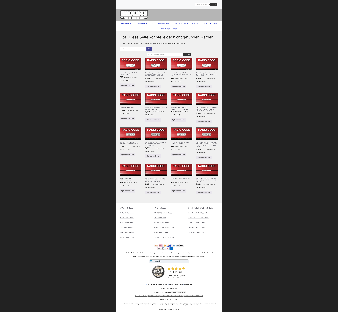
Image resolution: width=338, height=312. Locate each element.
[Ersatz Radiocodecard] (175, 285)
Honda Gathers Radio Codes (164, 227)
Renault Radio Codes (161, 223)
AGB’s (152, 23)
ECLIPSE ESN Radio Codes (163, 213)
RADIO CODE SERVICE (141, 296)
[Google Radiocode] (187, 285)
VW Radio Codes (160, 208)
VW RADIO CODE (164, 296)
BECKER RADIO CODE (153, 296)
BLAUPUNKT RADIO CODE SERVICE (193, 296)
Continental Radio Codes (196, 227)
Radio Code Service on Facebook (162, 292)
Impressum (194, 23)
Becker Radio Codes (127, 213)
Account (204, 23)
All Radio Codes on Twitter (178, 292)
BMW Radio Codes (126, 223)
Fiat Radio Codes (160, 218)
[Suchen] (149, 49)
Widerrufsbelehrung (164, 23)
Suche (213, 4)
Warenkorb (213, 23)
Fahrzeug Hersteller (141, 23)
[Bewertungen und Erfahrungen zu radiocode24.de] (157, 285)
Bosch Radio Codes (127, 218)
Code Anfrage (165, 29)
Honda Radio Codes (161, 232)
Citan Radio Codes (126, 227)
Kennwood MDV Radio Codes (198, 218)
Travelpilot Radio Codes (196, 232)
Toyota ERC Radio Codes (196, 223)
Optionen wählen (127, 85)
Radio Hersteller (126, 23)
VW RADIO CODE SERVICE (176, 296)
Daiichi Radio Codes (127, 232)
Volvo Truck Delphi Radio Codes (199, 213)
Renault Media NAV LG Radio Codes (201, 208)
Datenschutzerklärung (181, 23)
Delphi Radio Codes (127, 237)
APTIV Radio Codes (127, 208)
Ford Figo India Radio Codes (164, 237)
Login (175, 29)
